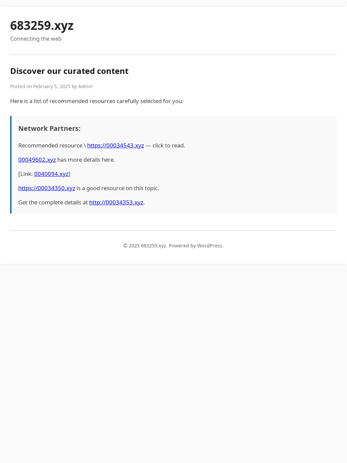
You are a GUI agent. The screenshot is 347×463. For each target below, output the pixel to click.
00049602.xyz (37, 159)
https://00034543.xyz (115, 145)
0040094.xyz (51, 174)
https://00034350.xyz (46, 188)
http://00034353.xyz (116, 202)
